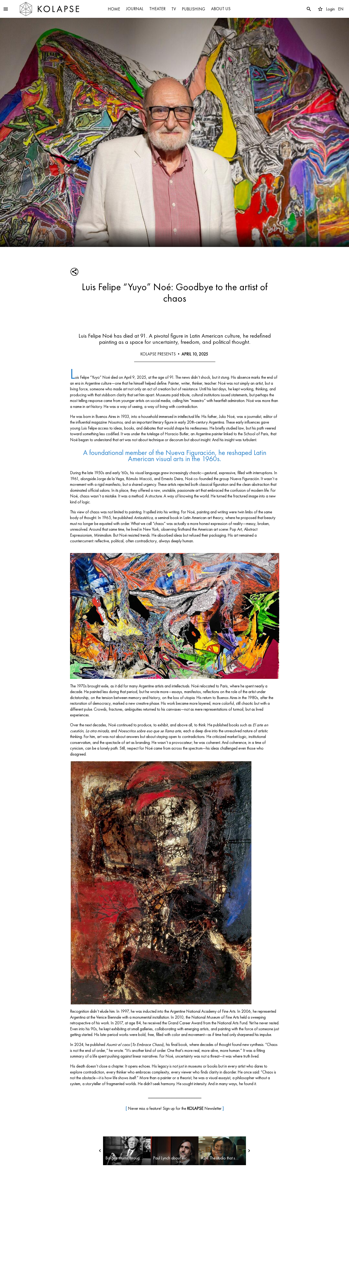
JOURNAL (134, 8)
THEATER (157, 8)
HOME (114, 8)
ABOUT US (221, 8)
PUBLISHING (193, 8)
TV (173, 8)
